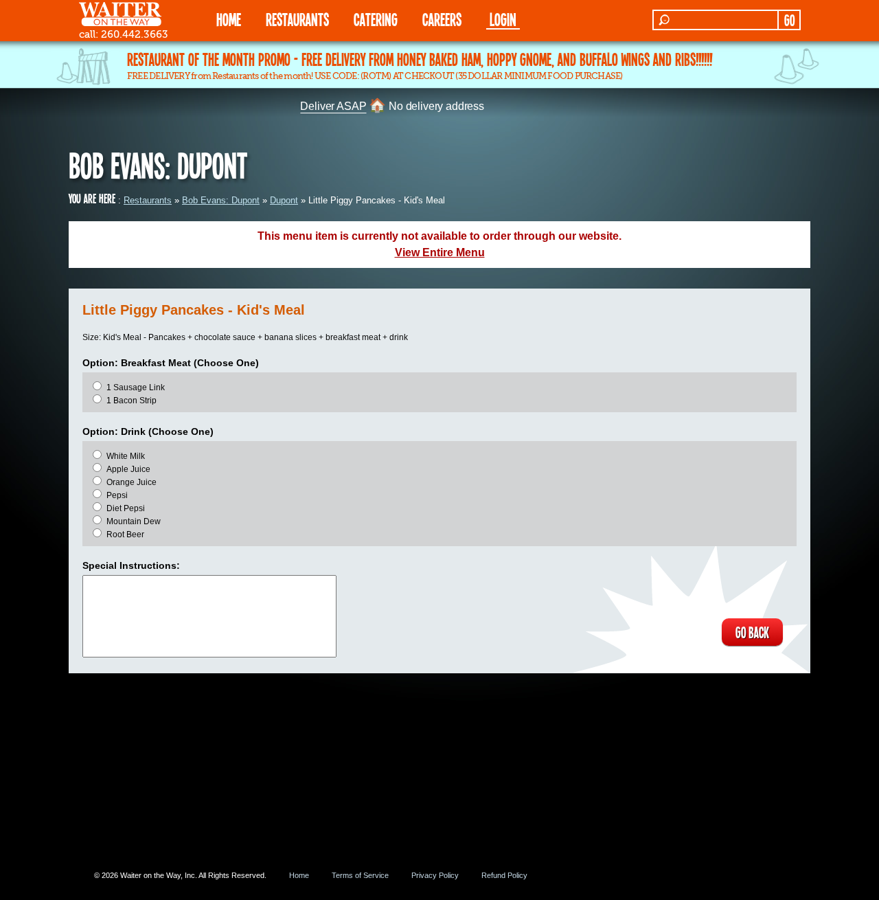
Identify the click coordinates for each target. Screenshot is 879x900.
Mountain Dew (133, 521)
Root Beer (125, 534)
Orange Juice (131, 482)
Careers (441, 19)
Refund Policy (504, 875)
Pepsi (117, 495)
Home (299, 875)
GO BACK (752, 632)
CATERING (376, 19)
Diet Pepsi (125, 508)
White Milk (125, 456)
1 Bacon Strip (131, 400)
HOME (228, 19)
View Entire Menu (440, 252)
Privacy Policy (435, 875)
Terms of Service (360, 875)
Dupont (284, 200)
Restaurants (148, 200)
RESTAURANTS (297, 19)
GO (789, 20)
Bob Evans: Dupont (221, 200)
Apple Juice (128, 469)
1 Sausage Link (135, 387)
